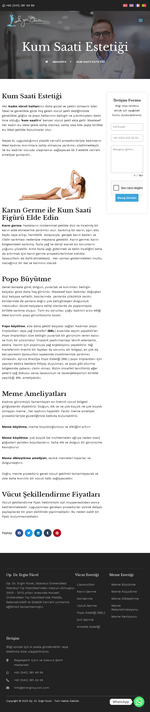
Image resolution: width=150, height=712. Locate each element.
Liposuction (86, 584)
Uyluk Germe (87, 605)
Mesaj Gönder (127, 197)
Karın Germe (86, 591)
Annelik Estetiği (88, 627)
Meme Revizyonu (124, 616)
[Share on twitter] (29, 533)
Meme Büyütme (123, 584)
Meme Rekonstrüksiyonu (124, 607)
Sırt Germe (85, 620)
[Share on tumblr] (48, 533)
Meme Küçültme (124, 591)
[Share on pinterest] (57, 533)
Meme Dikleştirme (125, 598)
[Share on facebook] (19, 533)
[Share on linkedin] (38, 533)
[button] (140, 20)
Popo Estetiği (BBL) (91, 612)
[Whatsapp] (139, 702)
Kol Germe (85, 598)
